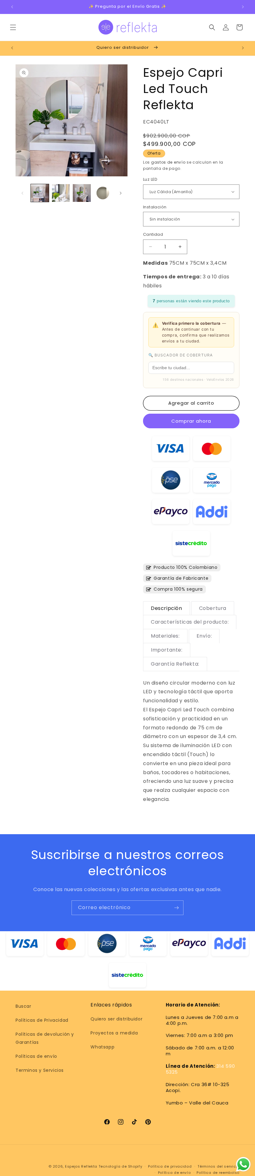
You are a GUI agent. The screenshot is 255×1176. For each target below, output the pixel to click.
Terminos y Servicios (40, 1070)
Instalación (154, 207)
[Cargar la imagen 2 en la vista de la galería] (61, 193)
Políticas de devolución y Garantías (45, 1038)
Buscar (23, 1006)
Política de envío (174, 1172)
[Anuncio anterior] (12, 7)
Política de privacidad (170, 1166)
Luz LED (150, 179)
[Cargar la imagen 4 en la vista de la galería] (103, 193)
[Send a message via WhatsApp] (243, 1164)
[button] (13, 27)
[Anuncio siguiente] (243, 7)
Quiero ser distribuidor (116, 1019)
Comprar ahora (191, 421)
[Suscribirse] (176, 907)
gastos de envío (168, 162)
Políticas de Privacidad (42, 1020)
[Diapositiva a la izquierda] (22, 193)
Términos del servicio (218, 1166)
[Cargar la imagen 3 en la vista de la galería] (82, 193)
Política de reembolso (218, 1172)
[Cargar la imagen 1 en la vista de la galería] (40, 193)
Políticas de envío (36, 1056)
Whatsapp (102, 1047)
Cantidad (153, 234)
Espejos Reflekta (81, 1166)
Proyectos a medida (114, 1033)
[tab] (166, 608)
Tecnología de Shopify (120, 1166)
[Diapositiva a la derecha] (121, 193)
